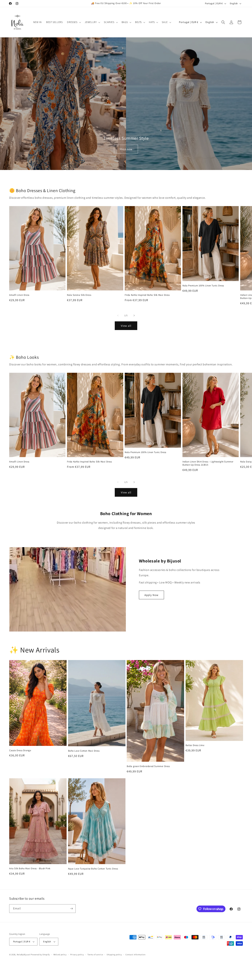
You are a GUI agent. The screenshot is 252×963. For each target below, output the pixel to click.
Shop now (126, 149)
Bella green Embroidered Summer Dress (148, 766)
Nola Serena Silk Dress (79, 295)
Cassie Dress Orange (20, 750)
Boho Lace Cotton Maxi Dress (84, 750)
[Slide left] (118, 315)
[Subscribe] (71, 908)
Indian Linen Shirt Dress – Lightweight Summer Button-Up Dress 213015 (207, 463)
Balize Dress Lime (195, 745)
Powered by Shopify (40, 954)
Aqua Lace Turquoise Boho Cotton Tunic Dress (93, 868)
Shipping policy (114, 954)
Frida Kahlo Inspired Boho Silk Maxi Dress (147, 295)
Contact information (135, 954)
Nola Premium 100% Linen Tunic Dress (203, 285)
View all (126, 325)
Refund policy (60, 954)
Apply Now (151, 595)
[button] (73, 22)
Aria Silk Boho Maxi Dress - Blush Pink (29, 868)
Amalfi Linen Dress (19, 295)
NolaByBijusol (24, 954)
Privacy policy (77, 954)
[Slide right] (134, 315)
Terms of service (95, 954)
